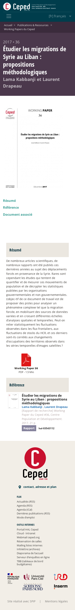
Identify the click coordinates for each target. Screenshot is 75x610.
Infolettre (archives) (28, 549)
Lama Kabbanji (32, 407)
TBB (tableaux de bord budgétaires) (30, 562)
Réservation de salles (29, 541)
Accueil (8, 25)
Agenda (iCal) (24, 509)
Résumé (9, 200)
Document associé (17, 214)
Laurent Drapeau (56, 407)
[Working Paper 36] (26, 360)
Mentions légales (56, 601)
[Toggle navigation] (8, 16)
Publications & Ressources (32, 25)
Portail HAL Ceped (27, 529)
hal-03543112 (46, 428)
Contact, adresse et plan (39, 487)
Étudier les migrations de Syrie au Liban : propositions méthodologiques (44, 399)
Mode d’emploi (26, 517)
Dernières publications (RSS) (33, 513)
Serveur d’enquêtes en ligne (33, 557)
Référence (11, 207)
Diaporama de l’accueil (30, 553)
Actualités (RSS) (26, 501)
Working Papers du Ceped (19, 29)
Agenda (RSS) (24, 505)
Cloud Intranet (26, 533)
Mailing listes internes (29, 545)
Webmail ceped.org (28, 537)
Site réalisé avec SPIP (21, 601)
